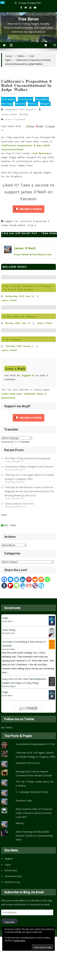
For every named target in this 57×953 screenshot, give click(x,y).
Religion (45, 103)
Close (4, 514)
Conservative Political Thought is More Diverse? (29, 466)
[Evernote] (16, 585)
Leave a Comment (15, 120)
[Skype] (41, 585)
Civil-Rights (8, 99)
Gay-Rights (42, 99)
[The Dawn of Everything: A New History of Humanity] (52, 644)
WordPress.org (12, 882)
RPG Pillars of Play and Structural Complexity (27, 458)
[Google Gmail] (29, 585)
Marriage (7, 103)
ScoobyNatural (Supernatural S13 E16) (35, 744)
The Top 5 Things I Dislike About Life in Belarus (35, 783)
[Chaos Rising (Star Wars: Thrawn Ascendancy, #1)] (52, 632)
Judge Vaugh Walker (14, 225)
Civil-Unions (25, 99)
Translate (24, 441)
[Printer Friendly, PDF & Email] (40, 126)
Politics (32, 103)
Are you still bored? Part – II (23, 233)
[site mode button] (47, 45)
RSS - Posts (9, 525)
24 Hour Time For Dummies (19, 316)
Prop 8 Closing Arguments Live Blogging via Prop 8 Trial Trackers (27, 287)
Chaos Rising (8, 629)
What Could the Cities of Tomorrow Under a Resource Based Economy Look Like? (34, 813)
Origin (5, 617)
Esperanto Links (24, 800)
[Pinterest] (29, 579)
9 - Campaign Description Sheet (32, 791)
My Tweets (7, 727)
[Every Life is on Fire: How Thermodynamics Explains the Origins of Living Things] (52, 681)
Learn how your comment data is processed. (24, 395)
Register (9, 858)
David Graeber (9, 649)
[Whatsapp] (47, 579)
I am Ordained (12, 339)
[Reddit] (35, 579)
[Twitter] (16, 579)
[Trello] (22, 585)
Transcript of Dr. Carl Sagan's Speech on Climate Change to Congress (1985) (35, 754)
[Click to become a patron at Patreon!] (28, 209)
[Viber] (35, 585)
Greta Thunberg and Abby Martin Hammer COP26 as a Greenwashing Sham (34, 835)
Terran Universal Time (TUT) (19, 503)
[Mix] (41, 579)
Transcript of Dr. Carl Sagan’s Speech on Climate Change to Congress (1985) (29, 476)
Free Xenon (28, 19)
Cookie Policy (19, 940)
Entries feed (11, 870)
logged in (28, 375)
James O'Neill (9, 114)
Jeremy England (10, 686)
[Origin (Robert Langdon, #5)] (52, 620)
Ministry (20, 103)
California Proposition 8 (34, 221)
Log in (8, 864)
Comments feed (13, 876)
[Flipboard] (10, 585)
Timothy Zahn (9, 633)
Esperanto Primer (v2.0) (28, 762)
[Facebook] (4, 579)
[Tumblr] (4, 585)
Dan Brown (8, 621)
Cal (16, 221)
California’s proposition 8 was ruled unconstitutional (26, 147)
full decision (41, 153)
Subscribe (9, 922)
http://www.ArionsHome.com (33, 254)
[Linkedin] (22, 579)
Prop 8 (32, 225)
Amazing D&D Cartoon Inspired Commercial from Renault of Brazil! (34, 773)
